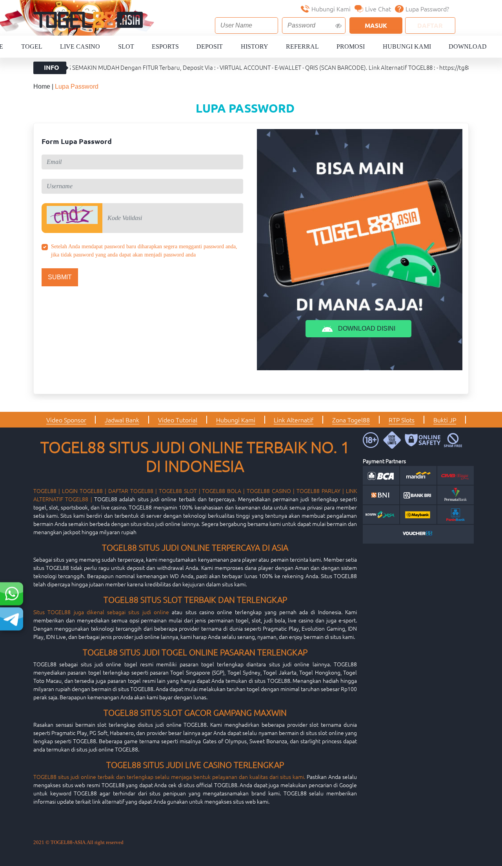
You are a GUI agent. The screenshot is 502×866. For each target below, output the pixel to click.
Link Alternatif (293, 419)
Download (468, 46)
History (254, 46)
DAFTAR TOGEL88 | (132, 491)
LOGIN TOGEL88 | (84, 491)
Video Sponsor (66, 419)
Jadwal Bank (122, 419)
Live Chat (378, 8)
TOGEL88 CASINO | (271, 491)
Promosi (350, 46)
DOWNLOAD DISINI (365, 328)
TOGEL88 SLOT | (179, 491)
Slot (126, 46)
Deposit (209, 46)
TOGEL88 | (46, 491)
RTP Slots (402, 419)
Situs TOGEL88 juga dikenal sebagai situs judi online (101, 612)
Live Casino (80, 46)
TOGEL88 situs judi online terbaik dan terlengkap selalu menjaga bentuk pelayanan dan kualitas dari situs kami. (169, 776)
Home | (44, 86)
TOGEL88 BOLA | (223, 491)
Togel (31, 46)
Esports (165, 46)
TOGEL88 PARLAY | (320, 491)
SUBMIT (60, 277)
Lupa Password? (427, 8)
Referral (302, 46)
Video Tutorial (177, 419)
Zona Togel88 (351, 419)
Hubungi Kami (331, 8)
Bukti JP (444, 419)
